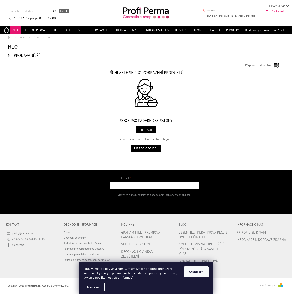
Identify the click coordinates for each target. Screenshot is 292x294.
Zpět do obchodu (146, 148)
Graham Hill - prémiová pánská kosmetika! (140, 234)
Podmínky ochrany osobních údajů (82, 243)
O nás (67, 232)
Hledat (54, 11)
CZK (283, 5)
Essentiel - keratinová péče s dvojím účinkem (203, 234)
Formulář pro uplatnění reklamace (82, 254)
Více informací (123, 277)
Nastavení (94, 287)
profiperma (18, 244)
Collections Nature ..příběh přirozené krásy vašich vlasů (203, 249)
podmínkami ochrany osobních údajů (171, 194)
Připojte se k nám (251, 232)
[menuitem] (15, 30)
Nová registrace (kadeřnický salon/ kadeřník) (231, 16)
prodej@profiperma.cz (24, 233)
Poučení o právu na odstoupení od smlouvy (87, 259)
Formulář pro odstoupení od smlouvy (84, 248)
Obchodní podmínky (75, 237)
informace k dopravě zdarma (261, 239)
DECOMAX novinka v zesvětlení (137, 254)
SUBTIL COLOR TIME (136, 244)
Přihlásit (146, 130)
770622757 (21, 18)
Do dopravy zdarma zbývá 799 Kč (265, 30)
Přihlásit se (155, 205)
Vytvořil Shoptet (267, 285)
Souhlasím (196, 272)
